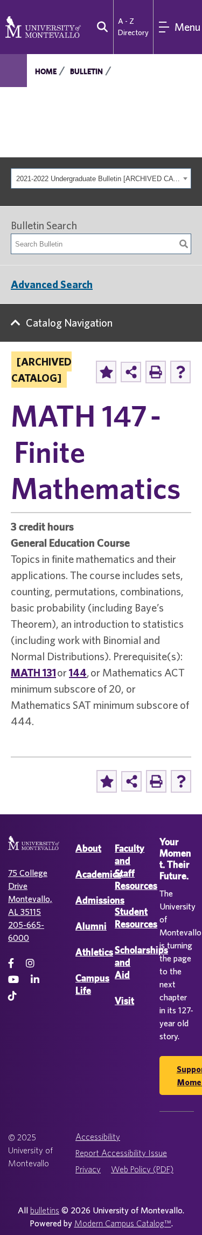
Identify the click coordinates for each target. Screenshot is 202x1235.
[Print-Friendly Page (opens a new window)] (155, 372)
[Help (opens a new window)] (180, 372)
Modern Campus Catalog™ (122, 1223)
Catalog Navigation (69, 322)
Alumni (91, 926)
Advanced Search (52, 284)
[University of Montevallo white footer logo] (33, 850)
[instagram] (30, 963)
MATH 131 (33, 672)
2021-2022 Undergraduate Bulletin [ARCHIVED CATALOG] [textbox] (98, 179)
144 (78, 672)
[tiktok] (12, 995)
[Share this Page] (131, 372)
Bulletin (86, 71)
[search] (100, 27)
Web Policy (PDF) (142, 1169)
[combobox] (101, 178)
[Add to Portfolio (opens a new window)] (106, 372)
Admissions (99, 900)
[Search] (183, 244)
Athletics (94, 952)
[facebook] (11, 963)
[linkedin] (35, 979)
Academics (98, 874)
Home (46, 71)
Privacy (88, 1169)
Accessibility (97, 1136)
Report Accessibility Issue (121, 1153)
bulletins (44, 1210)
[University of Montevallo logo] (43, 26)
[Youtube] (13, 979)
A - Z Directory (133, 27)
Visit (124, 1000)
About (88, 848)
